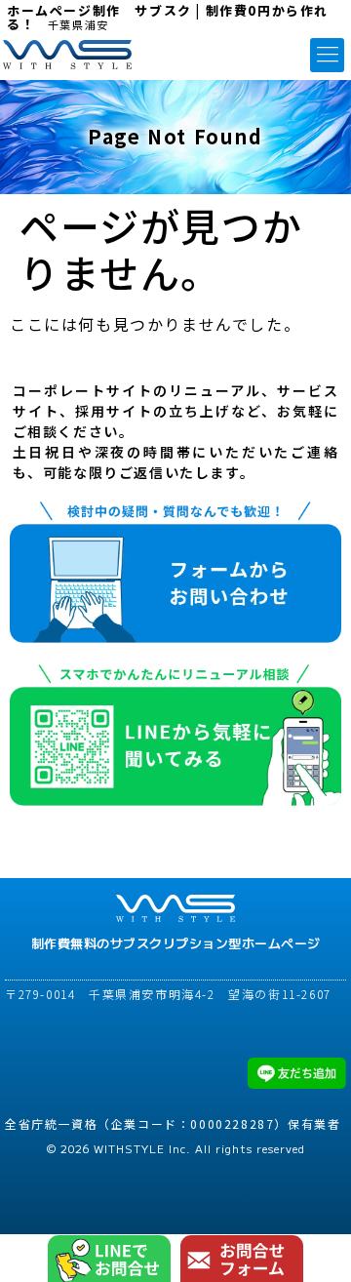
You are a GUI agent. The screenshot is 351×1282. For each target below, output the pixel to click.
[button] (327, 55)
